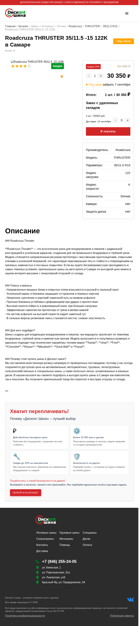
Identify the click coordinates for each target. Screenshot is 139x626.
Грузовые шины (69, 532)
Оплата (87, 544)
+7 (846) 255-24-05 (59, 561)
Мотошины (66, 538)
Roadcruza (75, 26)
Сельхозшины (45, 538)
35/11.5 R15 (110, 26)
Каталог (23, 26)
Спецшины (90, 532)
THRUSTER (92, 26)
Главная (10, 26)
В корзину (108, 131)
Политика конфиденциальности (25, 615)
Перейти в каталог (25, 492)
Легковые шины (46, 532)
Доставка (42, 551)
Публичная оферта (122, 615)
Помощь (64, 544)
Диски (86, 538)
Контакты (42, 544)
